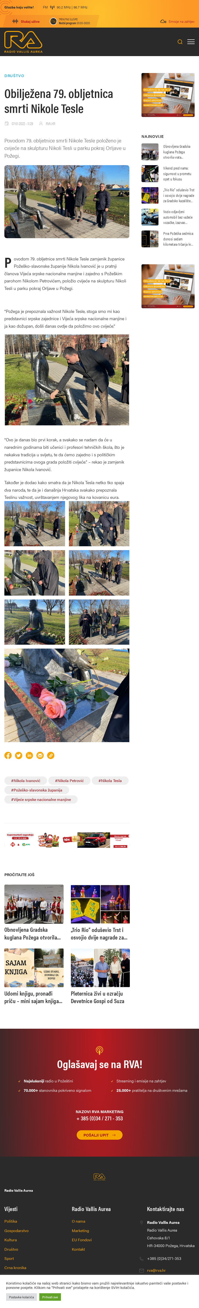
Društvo (11, 1249)
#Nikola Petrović (69, 780)
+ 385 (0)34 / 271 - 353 (99, 1118)
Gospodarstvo (16, 1230)
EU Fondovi (82, 1239)
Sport (9, 1258)
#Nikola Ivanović (25, 780)
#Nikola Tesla (110, 780)
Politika (10, 1221)
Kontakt (78, 1249)
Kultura (10, 1239)
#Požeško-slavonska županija (36, 790)
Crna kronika (15, 1267)
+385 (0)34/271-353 (164, 1258)
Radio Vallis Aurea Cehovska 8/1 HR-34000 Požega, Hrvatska (171, 1233)
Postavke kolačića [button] (21, 1297)
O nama (78, 1221)
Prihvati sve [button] (50, 1297)
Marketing (80, 1230)
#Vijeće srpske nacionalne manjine (41, 799)
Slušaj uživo (30, 21)
